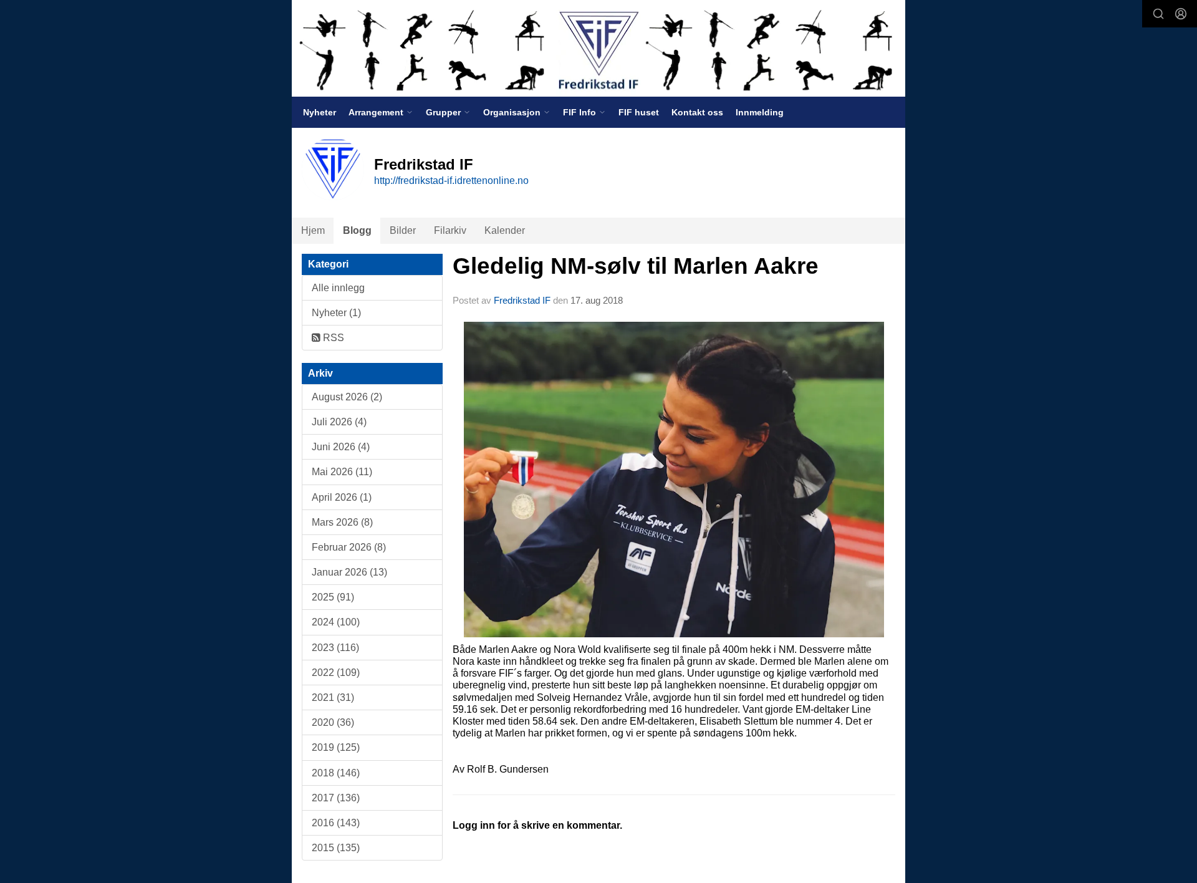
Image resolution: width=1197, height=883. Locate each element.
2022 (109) (336, 672)
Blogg (357, 230)
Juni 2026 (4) (341, 447)
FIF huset (638, 112)
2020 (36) (333, 722)
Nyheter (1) (336, 312)
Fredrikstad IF (522, 300)
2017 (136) (336, 798)
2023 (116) (335, 647)
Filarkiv (450, 230)
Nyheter (319, 112)
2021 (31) (333, 697)
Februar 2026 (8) (349, 547)
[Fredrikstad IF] (598, 48)
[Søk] (1158, 13)
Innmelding (760, 112)
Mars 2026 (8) (342, 522)
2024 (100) (336, 622)
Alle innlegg (338, 287)
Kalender (504, 230)
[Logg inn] (1181, 13)
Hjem (313, 230)
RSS (332, 337)
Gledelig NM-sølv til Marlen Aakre (636, 266)
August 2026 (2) (347, 397)
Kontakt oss (697, 112)
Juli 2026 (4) (339, 422)
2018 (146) (336, 773)
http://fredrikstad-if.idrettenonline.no (451, 180)
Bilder (403, 230)
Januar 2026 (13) (349, 572)
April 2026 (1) (342, 497)
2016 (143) (336, 823)
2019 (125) (336, 747)
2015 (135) (336, 847)
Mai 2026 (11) (342, 471)
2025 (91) (333, 597)
